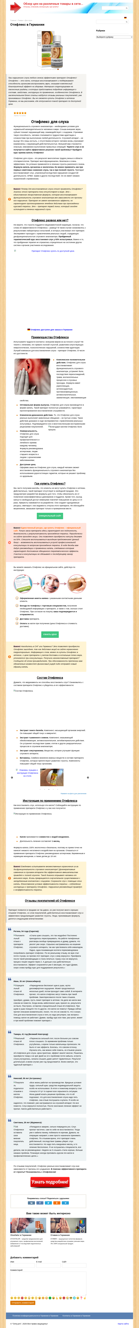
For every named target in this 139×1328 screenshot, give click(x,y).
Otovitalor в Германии (20, 1235)
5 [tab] (62, 789)
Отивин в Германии (60, 1235)
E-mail (39, 1262)
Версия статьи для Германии (49, 69)
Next (88, 778)
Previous (12, 778)
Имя (12, 1262)
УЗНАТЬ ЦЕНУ (50, 634)
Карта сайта (123, 1324)
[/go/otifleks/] (52, 287)
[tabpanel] (25, 777)
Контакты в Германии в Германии (76, 1316)
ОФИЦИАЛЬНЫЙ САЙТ (50, 516)
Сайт (64, 1262)
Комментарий (16, 1270)
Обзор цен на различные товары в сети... (53, 4)
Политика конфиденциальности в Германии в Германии (35, 1316)
